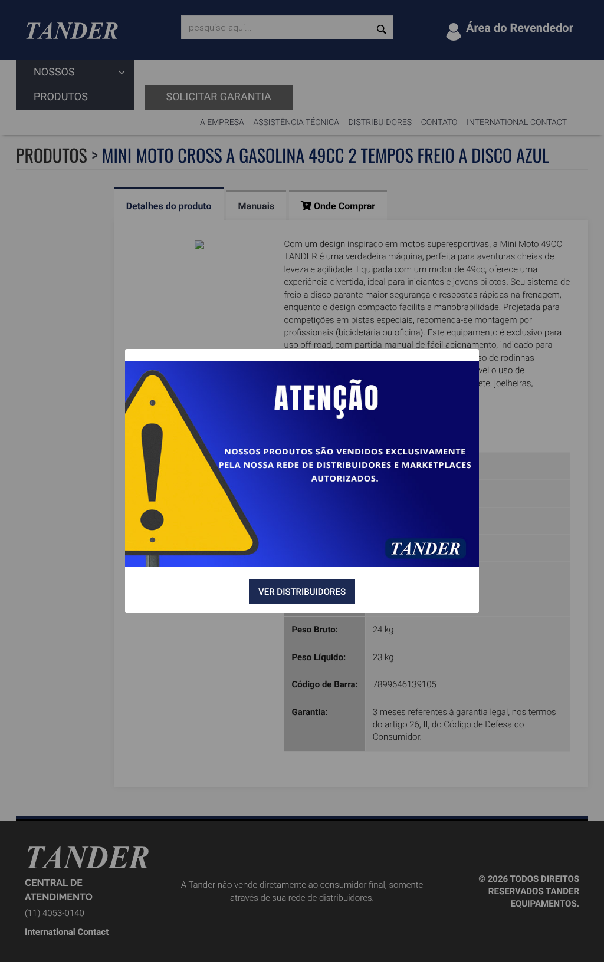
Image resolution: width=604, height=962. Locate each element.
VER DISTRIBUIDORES (302, 592)
